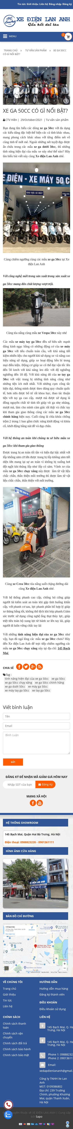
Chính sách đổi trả (15, 1043)
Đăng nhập (55, 4)
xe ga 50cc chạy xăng (18, 682)
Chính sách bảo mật (16, 1055)
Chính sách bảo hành (17, 1049)
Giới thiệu (32, 4)
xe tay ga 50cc (41, 690)
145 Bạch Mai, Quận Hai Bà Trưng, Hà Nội (32, 834)
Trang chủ (9, 988)
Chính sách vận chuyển (13, 1035)
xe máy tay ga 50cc (17, 690)
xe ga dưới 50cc (15, 686)
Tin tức (7, 1000)
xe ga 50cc (58, 678)
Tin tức (22, 4)
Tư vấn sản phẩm (57, 120)
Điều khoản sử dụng (53, 1009)
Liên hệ (7, 1006)
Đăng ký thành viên (52, 994)
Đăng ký (67, 4)
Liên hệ (43, 4)
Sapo (39, 1116)
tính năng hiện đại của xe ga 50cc (27, 678)
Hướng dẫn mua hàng (54, 988)
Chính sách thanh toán (14, 1025)
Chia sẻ (8, 668)
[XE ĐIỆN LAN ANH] (36, 20)
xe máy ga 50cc (38, 686)
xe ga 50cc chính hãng (49, 682)
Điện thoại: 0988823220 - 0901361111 (29, 842)
